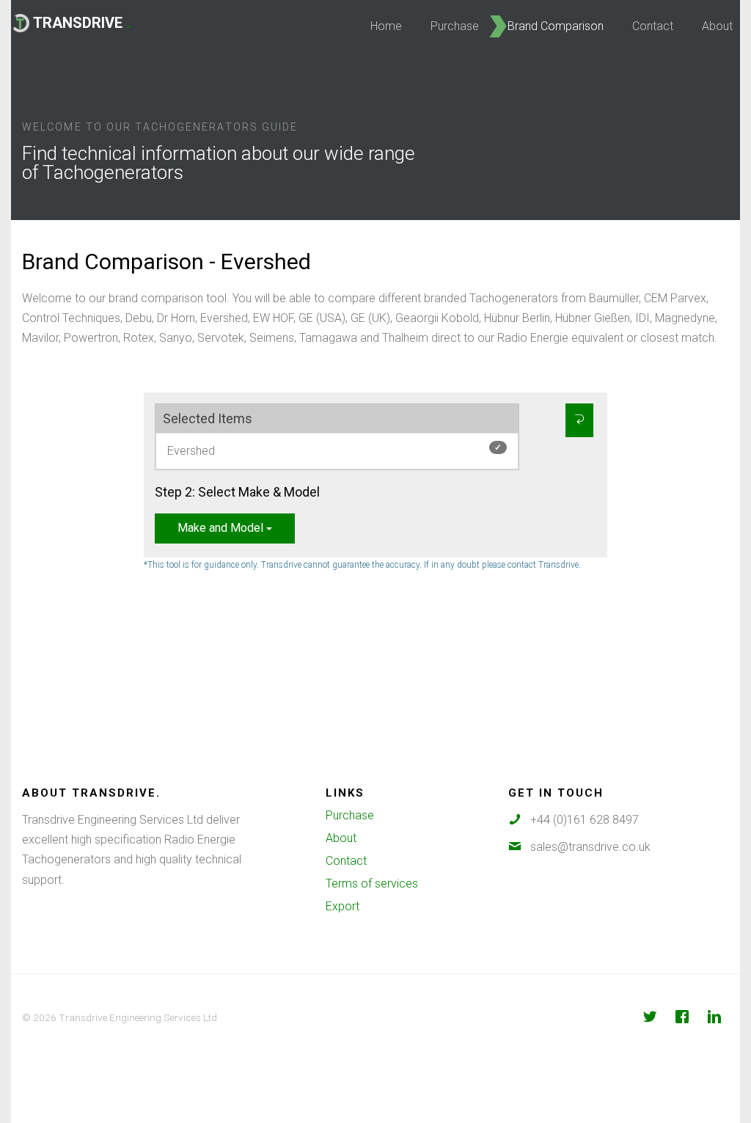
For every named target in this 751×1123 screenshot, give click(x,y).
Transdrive (82, 23)
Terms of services (372, 883)
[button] (579, 420)
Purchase (350, 815)
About (341, 838)
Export (342, 906)
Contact (346, 861)
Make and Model (221, 528)
